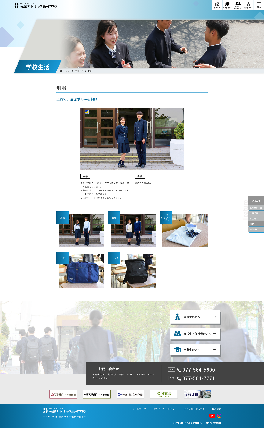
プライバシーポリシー (165, 409)
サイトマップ (139, 409)
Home (67, 71)
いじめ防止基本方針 (194, 409)
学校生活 (79, 71)
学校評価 (216, 409)
